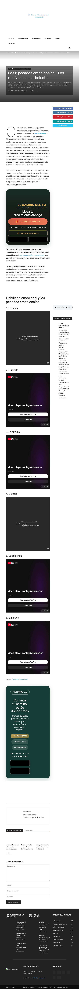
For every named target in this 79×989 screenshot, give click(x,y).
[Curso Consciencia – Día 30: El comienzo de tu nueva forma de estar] (10, 924)
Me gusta (69, 108)
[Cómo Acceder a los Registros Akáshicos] (55, 358)
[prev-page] (7, 853)
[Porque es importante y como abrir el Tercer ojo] (33, 937)
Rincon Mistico (15, 53)
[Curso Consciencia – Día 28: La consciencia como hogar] (10, 945)
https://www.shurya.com (29, 814)
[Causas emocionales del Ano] (55, 380)
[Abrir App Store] (38, 239)
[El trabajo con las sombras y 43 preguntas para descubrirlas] (55, 366)
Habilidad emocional (20, 679)
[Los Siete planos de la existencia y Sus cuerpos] (55, 335)
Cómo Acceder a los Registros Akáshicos (64, 356)
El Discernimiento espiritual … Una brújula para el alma (27, 847)
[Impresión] (44, 799)
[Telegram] (49, 799)
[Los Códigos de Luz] (55, 375)
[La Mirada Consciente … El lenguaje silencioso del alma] (12, 839)
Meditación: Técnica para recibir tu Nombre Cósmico (63, 345)
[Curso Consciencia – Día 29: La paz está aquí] (10, 936)
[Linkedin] (39, 799)
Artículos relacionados (14, 830)
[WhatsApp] (35, 799)
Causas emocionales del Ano (64, 382)
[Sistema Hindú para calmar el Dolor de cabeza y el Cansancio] (33, 947)
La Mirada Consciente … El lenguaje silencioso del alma (12, 847)
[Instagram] (63, 972)
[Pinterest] (30, 799)
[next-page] (10, 853)
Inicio (7, 53)
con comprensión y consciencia (31, 255)
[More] (54, 799)
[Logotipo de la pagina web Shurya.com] (39, 25)
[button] (69, 48)
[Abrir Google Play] (17, 239)
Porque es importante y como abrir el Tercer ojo (44, 937)
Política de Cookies (28, 987)
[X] (25, 799)
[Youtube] (59, 977)
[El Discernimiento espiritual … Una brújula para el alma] (27, 839)
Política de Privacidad (42, 987)
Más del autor (28, 830)
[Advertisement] (39, 7)
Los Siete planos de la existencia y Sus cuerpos (64, 334)
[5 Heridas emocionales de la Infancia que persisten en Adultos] (33, 924)
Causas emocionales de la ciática (64, 326)
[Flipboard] (59, 972)
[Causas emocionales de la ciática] (55, 326)
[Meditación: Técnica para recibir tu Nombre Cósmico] (55, 344)
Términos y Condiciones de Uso (59, 987)
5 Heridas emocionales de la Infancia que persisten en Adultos (44, 925)
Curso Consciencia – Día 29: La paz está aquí (21, 935)
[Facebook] (21, 799)
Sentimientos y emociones (29, 53)
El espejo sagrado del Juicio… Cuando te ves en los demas (43, 847)
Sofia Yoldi (14, 90)
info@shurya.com (39, 978)
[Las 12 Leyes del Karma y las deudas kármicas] (55, 397)
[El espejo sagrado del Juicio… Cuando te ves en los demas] (43, 839)
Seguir (70, 112)
